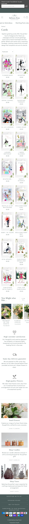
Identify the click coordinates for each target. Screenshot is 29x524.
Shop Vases (14, 491)
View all (23, 299)
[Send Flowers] (14, 410)
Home (3, 26)
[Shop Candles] (14, 440)
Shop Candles (14, 460)
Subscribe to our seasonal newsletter (14, 509)
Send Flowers (14, 428)
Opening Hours (14, 500)
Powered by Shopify (14, 522)
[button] (26, 6)
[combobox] (12, 6)
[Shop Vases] (14, 471)
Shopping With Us (14, 496)
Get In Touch (14, 504)
